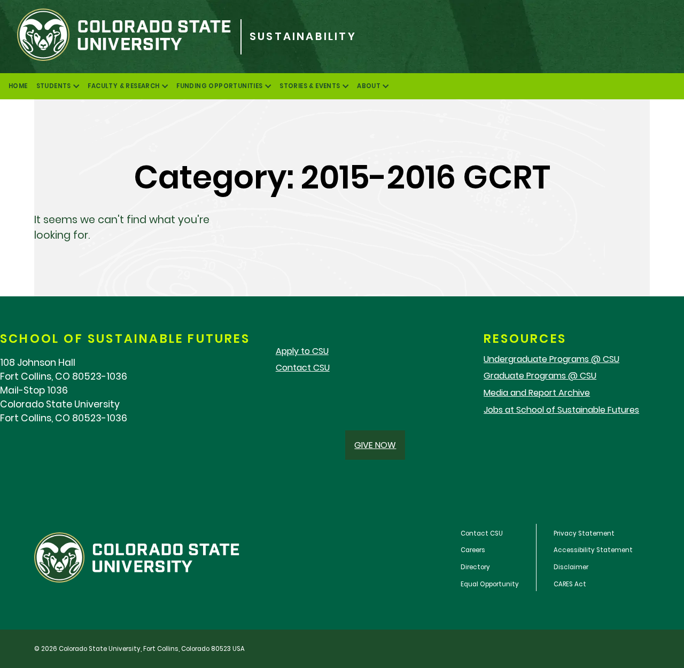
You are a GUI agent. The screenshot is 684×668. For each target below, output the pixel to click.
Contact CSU (303, 367)
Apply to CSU (302, 351)
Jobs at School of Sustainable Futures (561, 410)
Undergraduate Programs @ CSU (551, 359)
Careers (473, 550)
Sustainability (303, 36)
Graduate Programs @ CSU (540, 376)
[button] (375, 445)
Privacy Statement (584, 533)
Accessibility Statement (593, 550)
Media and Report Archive (537, 393)
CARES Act (570, 584)
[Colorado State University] (120, 36)
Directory (475, 567)
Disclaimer (571, 567)
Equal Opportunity (490, 584)
